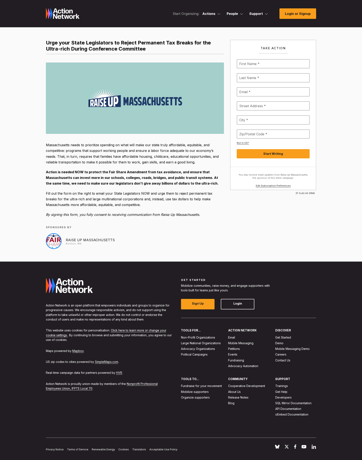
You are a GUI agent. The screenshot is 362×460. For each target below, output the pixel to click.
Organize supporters (195, 397)
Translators (139, 449)
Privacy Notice (55, 449)
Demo (279, 343)
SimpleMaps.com (106, 362)
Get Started (283, 337)
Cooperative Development (246, 386)
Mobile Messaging (240, 343)
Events (232, 354)
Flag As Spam (307, 193)
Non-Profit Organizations (198, 337)
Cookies (123, 449)
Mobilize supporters (195, 391)
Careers (280, 354)
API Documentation (288, 408)
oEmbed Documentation (291, 414)
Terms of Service (77, 449)
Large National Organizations (201, 343)
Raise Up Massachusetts (90, 240)
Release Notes (238, 397)
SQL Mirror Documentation (293, 403)
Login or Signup (298, 14)
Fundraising (236, 360)
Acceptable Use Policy (163, 449)
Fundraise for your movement (201, 386)
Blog (231, 403)
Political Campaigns (194, 354)
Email (231, 337)
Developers (283, 397)
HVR (119, 372)
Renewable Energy (103, 449)
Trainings (281, 386)
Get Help (281, 391)
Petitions (234, 349)
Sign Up (198, 303)
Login (237, 303)
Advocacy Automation (243, 366)
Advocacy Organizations (198, 349)
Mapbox (78, 350)
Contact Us (282, 360)
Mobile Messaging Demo (292, 349)
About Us (234, 391)
